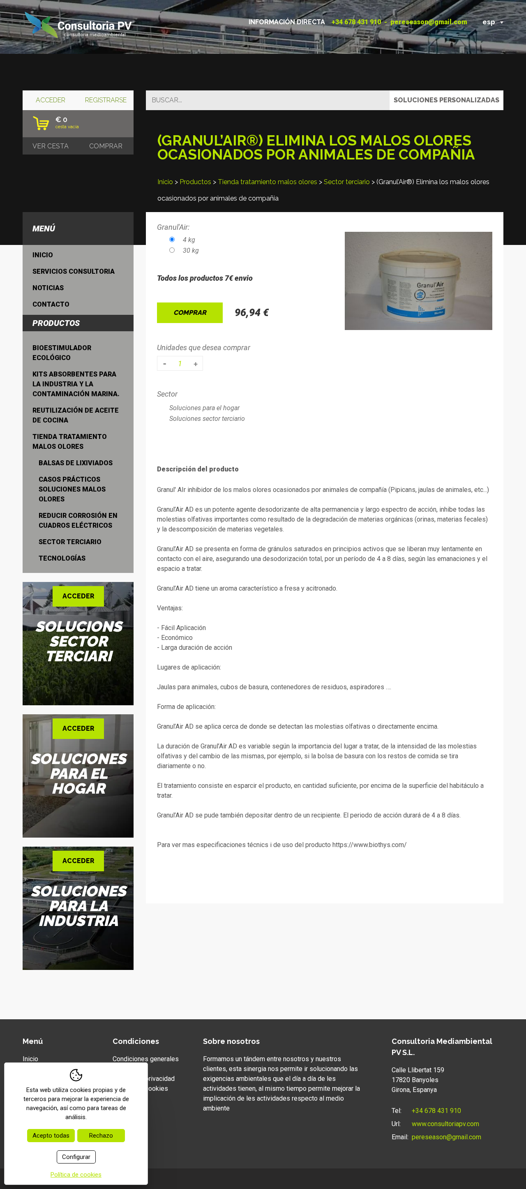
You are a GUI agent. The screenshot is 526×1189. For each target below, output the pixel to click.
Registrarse (106, 100)
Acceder (50, 100)
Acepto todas (50, 1135)
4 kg (189, 240)
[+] (195, 363)
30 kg (191, 250)
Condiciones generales (146, 1059)
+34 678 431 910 (356, 22)
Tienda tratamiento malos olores (267, 182)
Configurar (76, 1157)
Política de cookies (140, 1088)
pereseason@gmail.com (428, 22)
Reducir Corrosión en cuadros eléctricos (78, 520)
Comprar (189, 312)
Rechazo (101, 1135)
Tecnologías (62, 558)
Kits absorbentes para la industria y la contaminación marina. (76, 384)
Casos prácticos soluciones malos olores (72, 489)
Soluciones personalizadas (446, 100)
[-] (164, 363)
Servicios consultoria (73, 271)
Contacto (50, 304)
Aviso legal (129, 1069)
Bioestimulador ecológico (61, 353)
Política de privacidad (144, 1079)
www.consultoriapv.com (445, 1124)
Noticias (48, 288)
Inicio (165, 182)
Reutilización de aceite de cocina (75, 415)
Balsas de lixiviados (76, 463)
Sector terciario (347, 182)
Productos (195, 182)
